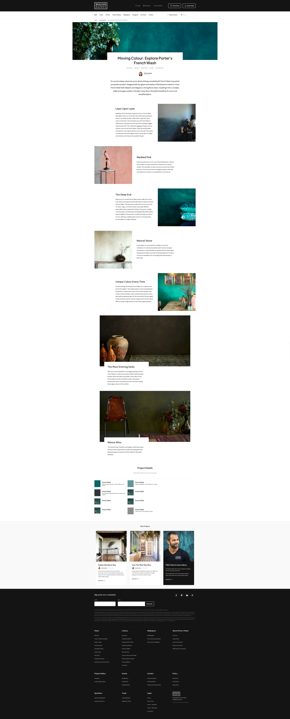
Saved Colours (173, 15)
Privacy (149, 698)
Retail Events (125, 678)
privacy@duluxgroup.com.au (161, 620)
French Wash (129, 67)
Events (124, 673)
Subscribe (149, 604)
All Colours (124, 635)
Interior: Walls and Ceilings (100, 638)
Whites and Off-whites (127, 642)
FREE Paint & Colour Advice (179, 648)
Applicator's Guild (126, 701)
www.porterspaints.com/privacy (124, 617)
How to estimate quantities (154, 638)
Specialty (137, 67)
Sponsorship (176, 638)
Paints (101, 15)
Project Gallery (116, 15)
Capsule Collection (126, 638)
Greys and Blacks (126, 662)
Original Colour (144, 67)
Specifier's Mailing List (99, 698)
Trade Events (125, 681)
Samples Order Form (99, 701)
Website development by (180, 702)
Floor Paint (97, 655)
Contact (151, 15)
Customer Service (151, 678)
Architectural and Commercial (101, 662)
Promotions (150, 711)
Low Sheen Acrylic (159, 67)
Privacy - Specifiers (152, 704)
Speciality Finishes (98, 648)
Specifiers (98, 693)
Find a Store (175, 678)
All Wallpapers (150, 635)
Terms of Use (150, 701)
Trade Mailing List (126, 698)
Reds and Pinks (125, 652)
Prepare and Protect (99, 658)
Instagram (135, 15)
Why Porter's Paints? (178, 645)
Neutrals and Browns (127, 645)
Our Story (143, 15)
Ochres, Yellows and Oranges (129, 655)
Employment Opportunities (154, 685)
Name (95, 600)
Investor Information (178, 642)
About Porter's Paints (181, 631)
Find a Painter (176, 681)
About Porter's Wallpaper (153, 642)
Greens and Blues (126, 648)
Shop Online (176, 685)
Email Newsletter (151, 681)
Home (95, 20)
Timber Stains (97, 652)
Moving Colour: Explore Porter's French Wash (117, 20)
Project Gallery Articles (100, 681)
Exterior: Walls (97, 642)
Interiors (151, 67)
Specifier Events (126, 685)
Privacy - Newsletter (152, 707)
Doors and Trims (98, 645)
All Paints (96, 635)
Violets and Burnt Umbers (128, 658)
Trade (124, 693)
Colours (108, 15)
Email (119, 600)
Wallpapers (126, 15)
